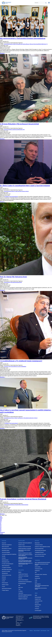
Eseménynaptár (38, 610)
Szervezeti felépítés (6, 552)
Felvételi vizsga (21, 544)
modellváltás (23, 366)
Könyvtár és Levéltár (6, 571)
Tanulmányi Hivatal (39, 544)
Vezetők (3, 556)
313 (0, 525)
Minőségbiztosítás (5, 561)
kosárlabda (8, 504)
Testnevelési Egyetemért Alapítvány (9, 554)
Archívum (37, 608)
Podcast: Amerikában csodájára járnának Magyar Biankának (23, 499)
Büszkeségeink (38, 597)
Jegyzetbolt (20, 593)
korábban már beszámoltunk (11, 196)
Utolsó (1, 533)
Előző (1, 517)
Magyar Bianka (15, 504)
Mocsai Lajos (17, 366)
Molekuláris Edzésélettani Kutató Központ (41, 564)
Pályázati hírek (38, 604)
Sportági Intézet (21, 191)
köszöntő (20, 282)
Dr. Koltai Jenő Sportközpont (7, 563)
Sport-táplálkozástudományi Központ (42, 562)
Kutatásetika (37, 578)
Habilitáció (37, 576)
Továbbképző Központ (39, 552)
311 (0, 523)
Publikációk (37, 570)
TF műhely (20, 591)
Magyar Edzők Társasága (14, 44)
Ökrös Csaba (15, 191)
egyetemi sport (7, 366)
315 (0, 528)
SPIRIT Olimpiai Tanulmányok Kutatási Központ (42, 586)
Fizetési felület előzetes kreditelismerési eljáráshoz (25, 555)
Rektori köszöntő (5, 546)
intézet (27, 191)
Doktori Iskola (37, 566)
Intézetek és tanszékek (39, 556)
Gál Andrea (23, 44)
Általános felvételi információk (24, 546)
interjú (5, 191)
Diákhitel (20, 577)
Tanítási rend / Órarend (23, 574)
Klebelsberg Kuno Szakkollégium (25, 581)
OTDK (36, 580)
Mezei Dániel (21, 504)
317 (0, 531)
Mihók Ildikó (41, 44)
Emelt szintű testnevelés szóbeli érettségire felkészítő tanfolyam (24, 561)
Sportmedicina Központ (6, 588)
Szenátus (4, 558)
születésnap (15, 129)
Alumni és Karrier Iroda (6, 575)
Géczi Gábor (14, 417)
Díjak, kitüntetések (5, 565)
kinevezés (9, 191)
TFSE (5, 504)
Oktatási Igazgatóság (39, 548)
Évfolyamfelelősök (22, 583)
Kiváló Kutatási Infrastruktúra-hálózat (41, 589)
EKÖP (36, 582)
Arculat (3, 580)
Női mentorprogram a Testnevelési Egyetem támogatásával (22, 38)
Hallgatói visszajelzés (22, 598)
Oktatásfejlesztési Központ (40, 550)
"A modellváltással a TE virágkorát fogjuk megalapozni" (21, 361)
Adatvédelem (43, 630)
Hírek (36, 595)
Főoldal (31, 630)
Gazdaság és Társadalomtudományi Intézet (27, 417)
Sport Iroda (20, 587)
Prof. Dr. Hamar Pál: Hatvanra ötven (13, 277)
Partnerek (4, 577)
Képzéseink (37, 542)
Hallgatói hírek (38, 599)
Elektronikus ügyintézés (7, 544)
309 (1, 520)
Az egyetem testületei (6, 567)
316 (0, 529)
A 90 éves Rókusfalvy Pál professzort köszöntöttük (19, 124)
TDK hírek (37, 602)
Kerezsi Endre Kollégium (23, 579)
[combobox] (40, 3)
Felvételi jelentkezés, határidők (24, 548)
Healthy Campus (5, 584)
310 (0, 521)
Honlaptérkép (37, 630)
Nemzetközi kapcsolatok (7, 569)
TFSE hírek (37, 606)
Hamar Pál (9, 282)
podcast (26, 504)
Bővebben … (2, 53)
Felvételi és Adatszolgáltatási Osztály (42, 546)
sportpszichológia (8, 129)
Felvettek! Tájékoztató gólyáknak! (25, 542)
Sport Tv (46, 44)
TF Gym (3, 586)
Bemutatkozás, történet (6, 548)
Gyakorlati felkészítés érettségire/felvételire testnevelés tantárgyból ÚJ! (25, 558)
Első (1, 516)
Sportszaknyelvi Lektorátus (40, 554)
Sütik (48, 630)
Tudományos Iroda (38, 568)
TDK (36, 572)
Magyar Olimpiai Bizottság (32, 44)
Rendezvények (5, 582)
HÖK (19, 585)
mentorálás (6, 44)
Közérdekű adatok (5, 550)
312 (0, 524)
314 (0, 527)
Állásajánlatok (5, 573)
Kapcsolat (4, 542)
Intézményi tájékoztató (23, 596)
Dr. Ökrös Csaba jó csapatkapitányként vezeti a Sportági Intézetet (25, 185)
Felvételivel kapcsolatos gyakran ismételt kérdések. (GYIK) (25, 563)
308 (1, 519)
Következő (2, 532)
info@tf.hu (18, 625)
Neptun (19, 572)
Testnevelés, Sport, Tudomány (41, 574)
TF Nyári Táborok (5, 590)
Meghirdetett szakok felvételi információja (24, 551)
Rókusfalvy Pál (21, 129)
